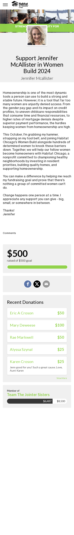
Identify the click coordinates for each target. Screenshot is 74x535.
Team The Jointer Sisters (28, 394)
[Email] (46, 284)
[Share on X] (37, 284)
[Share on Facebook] (28, 284)
